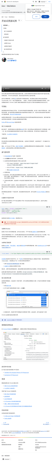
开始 (45, 16)
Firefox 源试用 (7, 418)
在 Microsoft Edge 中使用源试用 (12, 416)
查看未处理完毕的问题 (6, 444)
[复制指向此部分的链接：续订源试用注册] (12, 278)
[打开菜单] (2, 1)
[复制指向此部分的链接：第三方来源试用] (12, 126)
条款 (3, 455)
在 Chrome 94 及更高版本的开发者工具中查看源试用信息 (18, 406)
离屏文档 (23, 245)
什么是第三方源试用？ (12, 134)
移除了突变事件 (19, 146)
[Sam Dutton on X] (8, 61)
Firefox (3, 122)
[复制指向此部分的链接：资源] (6, 379)
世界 (21, 259)
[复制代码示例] (49, 207)
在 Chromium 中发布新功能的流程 (12, 401)
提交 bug (3, 442)
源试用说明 (7, 396)
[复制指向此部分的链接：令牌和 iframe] (11, 229)
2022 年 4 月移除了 (11, 320)
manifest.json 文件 (42, 245)
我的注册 (8, 285)
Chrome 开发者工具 (41, 192)
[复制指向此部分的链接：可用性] (7, 106)
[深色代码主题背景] (47, 207)
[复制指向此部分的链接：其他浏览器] (9, 410)
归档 (19, 446)
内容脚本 (4, 259)
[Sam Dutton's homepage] (15, 61)
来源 (22, 129)
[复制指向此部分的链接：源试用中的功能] (12, 367)
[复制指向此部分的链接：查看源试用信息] (14, 325)
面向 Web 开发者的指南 (10, 394)
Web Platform (11, 6)
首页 (2, 16)
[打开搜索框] (33, 1)
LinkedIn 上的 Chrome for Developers (40, 447)
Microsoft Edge (10, 122)
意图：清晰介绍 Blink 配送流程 (11, 404)
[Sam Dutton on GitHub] (10, 61)
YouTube (37, 444)
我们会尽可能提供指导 (15, 114)
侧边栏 (18, 245)
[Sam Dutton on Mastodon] (12, 61)
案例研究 (20, 444)
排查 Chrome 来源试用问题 (11, 386)
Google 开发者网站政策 (16, 432)
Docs (3, 6)
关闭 (36, 16)
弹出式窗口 (13, 245)
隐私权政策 (7, 455)
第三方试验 (12, 218)
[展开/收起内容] (9, 25)
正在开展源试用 (8, 399)
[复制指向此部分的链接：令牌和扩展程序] (12, 243)
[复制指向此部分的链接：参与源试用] (11, 152)
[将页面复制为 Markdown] (19, 20)
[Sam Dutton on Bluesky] (14, 61)
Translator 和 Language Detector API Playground (16, 372)
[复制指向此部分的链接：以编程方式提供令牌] (15, 198)
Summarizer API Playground (11, 375)
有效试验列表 (8, 156)
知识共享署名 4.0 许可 (22, 431)
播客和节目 (20, 449)
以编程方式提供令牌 (14, 170)
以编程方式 (34, 231)
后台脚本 (7, 245)
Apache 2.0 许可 (44, 431)
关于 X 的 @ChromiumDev (40, 442)
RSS (36, 450)
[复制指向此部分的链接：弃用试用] (8, 138)
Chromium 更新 (21, 442)
